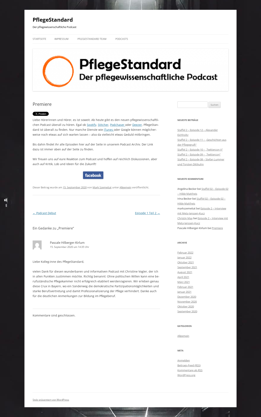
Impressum (61, 39)
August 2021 (184, 272)
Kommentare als (189, 370)
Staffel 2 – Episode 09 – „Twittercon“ (199, 154)
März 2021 (183, 282)
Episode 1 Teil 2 (147, 213)
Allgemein (125, 187)
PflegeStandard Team (91, 39)
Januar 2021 (184, 292)
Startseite (39, 39)
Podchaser (117, 125)
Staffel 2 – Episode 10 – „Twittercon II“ (200, 149)
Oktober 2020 (185, 306)
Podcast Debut (44, 213)
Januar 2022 (184, 257)
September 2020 (187, 311)
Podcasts (121, 39)
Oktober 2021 (185, 262)
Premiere (217, 228)
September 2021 (187, 267)
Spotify (91, 125)
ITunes (109, 130)
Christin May (185, 218)
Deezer (137, 125)
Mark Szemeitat (102, 187)
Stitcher (103, 125)
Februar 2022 (185, 252)
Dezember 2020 (186, 296)
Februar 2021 (185, 287)
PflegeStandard (53, 19)
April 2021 (183, 277)
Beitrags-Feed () (189, 365)
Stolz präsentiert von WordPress (51, 399)
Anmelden (183, 360)
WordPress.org (186, 375)
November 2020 (187, 301)
